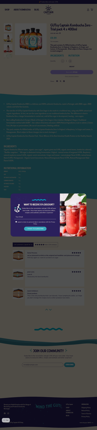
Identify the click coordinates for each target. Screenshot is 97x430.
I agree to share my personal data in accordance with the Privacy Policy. (36, 223)
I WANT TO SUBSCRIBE (35, 229)
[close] (82, 197)
